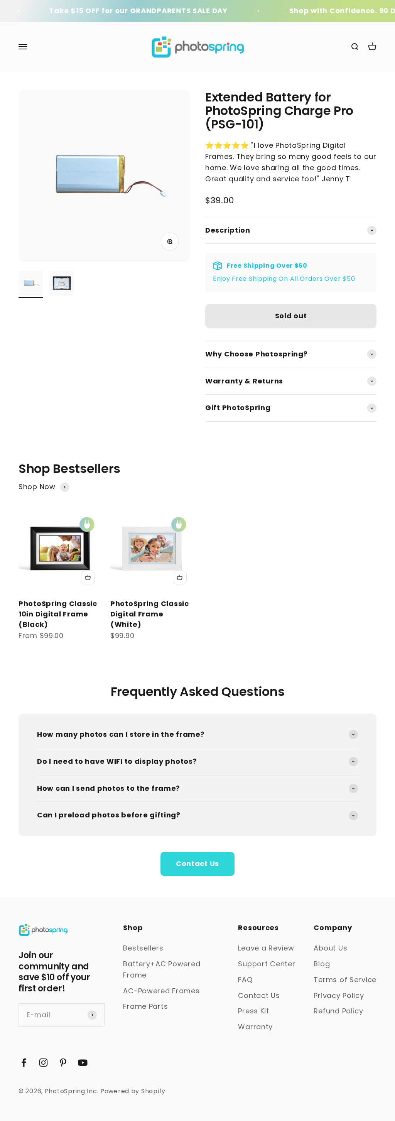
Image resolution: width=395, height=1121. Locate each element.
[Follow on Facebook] (24, 1062)
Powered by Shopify (132, 1091)
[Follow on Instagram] (43, 1062)
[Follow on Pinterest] (63, 1062)
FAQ (245, 979)
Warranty (255, 1027)
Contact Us (197, 863)
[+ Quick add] (88, 577)
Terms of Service (345, 979)
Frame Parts (145, 1006)
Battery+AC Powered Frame (161, 969)
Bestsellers (143, 948)
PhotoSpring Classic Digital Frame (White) (149, 614)
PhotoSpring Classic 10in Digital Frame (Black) (58, 614)
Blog (322, 964)
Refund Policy (338, 1011)
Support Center (266, 964)
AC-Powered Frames (161, 991)
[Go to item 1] (31, 284)
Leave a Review (266, 948)
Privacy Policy (339, 995)
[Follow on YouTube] (83, 1062)
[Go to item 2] (61, 284)
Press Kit (253, 1011)
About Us (330, 948)
